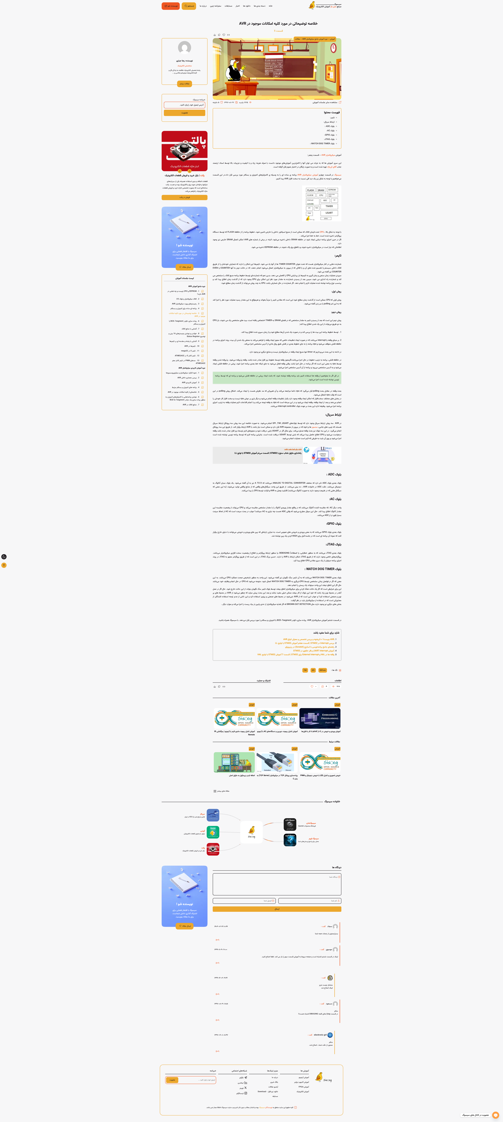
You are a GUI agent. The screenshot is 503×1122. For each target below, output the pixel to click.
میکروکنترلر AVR (328, 155)
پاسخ (217, 939)
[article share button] (219, 35)
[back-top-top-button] (4, 565)
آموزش (332, 39)
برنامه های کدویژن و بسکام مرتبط (185, 387)
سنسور (315, 427)
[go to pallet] (200, 849)
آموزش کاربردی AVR (190, 382)
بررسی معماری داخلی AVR (188, 377)
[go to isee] (201, 832)
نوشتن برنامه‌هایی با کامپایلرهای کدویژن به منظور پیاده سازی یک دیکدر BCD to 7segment (185, 398)
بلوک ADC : (330, 126)
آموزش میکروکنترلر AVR (307, 175)
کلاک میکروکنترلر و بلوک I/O (187, 299)
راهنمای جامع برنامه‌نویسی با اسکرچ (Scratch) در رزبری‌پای (309, 647)
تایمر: (332, 117)
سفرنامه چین (215, 6)
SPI (313, 670)
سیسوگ (337, 175)
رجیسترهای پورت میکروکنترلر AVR (185, 303)
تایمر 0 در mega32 (190, 351)
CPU (322, 232)
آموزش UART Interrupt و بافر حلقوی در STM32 (313, 651)
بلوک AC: (331, 130)
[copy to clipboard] (228, 35)
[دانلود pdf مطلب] (215, 35)
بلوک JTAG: (329, 139)
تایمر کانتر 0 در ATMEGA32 (187, 355)
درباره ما (203, 6)
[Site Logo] (325, 6)
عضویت (172, 1080)
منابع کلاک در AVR (191, 404)
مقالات (297, 39)
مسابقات (228, 6)
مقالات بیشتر (184, 83)
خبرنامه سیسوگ (199, 99)
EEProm (323, 670)
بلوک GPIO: (329, 135)
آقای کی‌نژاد (331, 167)
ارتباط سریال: (329, 122)
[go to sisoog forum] (301, 840)
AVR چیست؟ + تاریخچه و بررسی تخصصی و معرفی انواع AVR (308, 639)
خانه (270, 6)
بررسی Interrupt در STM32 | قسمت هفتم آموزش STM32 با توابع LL (304, 643)
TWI (305, 670)
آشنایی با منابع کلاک (190, 328)
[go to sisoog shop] (300, 824)
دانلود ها (246, 6)
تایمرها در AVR (191, 346)
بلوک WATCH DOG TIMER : (322, 143)
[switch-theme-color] (4, 556)
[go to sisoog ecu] (202, 815)
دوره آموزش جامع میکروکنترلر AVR (315, 39)
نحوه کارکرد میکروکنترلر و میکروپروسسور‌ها (182, 373)
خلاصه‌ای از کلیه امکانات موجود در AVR (183, 392)
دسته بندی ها (259, 6)
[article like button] (224, 35)
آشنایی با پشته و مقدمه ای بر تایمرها (184, 341)
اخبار (238, 6)
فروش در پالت (184, 197)
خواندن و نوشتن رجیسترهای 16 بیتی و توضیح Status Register (187, 335)
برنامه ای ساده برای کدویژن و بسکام (185, 308)
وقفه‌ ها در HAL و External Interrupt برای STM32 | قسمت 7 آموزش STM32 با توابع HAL (296, 654)
